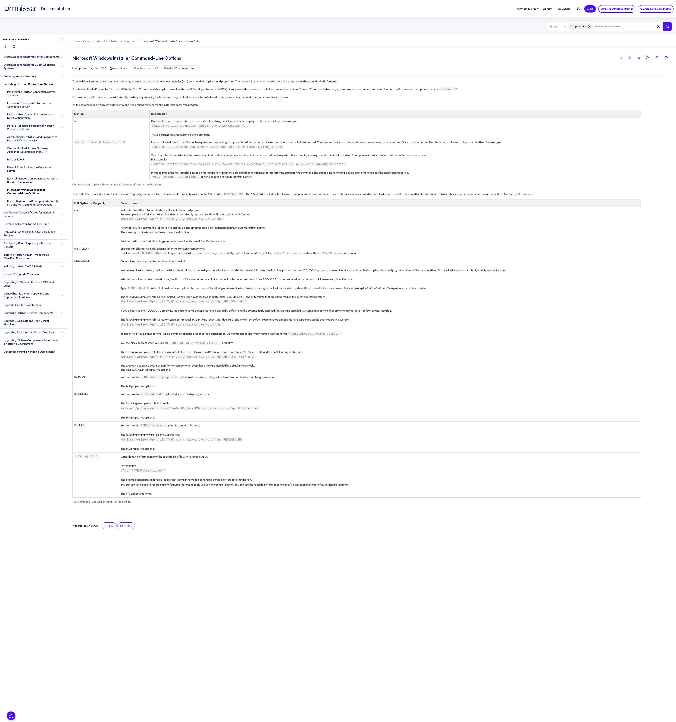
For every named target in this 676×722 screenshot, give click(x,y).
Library (547, 8)
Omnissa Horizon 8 (146, 68)
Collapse (14, 46)
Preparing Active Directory (20, 76)
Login (590, 8)
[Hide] (61, 39)
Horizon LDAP (16, 159)
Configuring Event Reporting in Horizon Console (27, 245)
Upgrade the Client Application (22, 305)
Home (76, 41)
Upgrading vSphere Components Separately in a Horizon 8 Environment (31, 341)
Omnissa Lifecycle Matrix (655, 8)
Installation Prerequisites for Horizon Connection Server (29, 104)
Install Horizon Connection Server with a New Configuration (31, 116)
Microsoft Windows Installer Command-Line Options (26, 191)
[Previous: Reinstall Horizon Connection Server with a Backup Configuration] (621, 57)
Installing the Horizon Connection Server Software (31, 93)
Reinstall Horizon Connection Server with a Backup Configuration (32, 180)
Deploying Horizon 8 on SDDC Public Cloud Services (29, 233)
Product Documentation (179, 68)
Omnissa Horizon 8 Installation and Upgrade (108, 41)
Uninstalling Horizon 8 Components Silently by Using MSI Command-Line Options (32, 202)
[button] (578, 8)
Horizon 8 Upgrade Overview (21, 274)
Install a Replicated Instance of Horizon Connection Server (30, 127)
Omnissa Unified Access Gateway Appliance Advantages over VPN (27, 149)
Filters (553, 26)
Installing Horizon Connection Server (28, 84)
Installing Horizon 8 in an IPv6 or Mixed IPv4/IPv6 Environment (26, 256)
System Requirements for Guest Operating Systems (29, 66)
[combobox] (611, 26)
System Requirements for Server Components (31, 56)
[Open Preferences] (11, 715)
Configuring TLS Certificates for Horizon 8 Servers (29, 214)
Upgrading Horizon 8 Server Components (28, 313)
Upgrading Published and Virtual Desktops (29, 332)
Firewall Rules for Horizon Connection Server (29, 168)
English (566, 8)
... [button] (139, 41)
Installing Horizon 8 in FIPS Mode (23, 266)
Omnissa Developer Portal (617, 8)
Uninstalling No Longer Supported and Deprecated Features (26, 295)
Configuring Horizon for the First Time (26, 224)
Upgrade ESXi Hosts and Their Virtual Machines (26, 322)
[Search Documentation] (667, 26)
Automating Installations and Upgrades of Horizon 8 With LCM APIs (32, 138)
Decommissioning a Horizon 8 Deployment (29, 351)
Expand (6, 46)
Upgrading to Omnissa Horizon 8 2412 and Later (29, 283)
